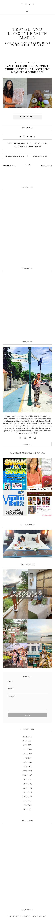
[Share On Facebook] (24, 136)
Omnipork (16, 144)
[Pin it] (31, 136)
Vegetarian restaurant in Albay (27, 147)
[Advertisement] (27, 305)
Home (27, 165)
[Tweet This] (20, 136)
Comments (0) (27, 128)
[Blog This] (34, 136)
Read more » (27, 117)
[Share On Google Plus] (27, 136)
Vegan (34, 144)
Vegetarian (42, 144)
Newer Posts (9, 166)
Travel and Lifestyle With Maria (35, 916)
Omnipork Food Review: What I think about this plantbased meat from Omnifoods (27, 69)
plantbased (26, 144)
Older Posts (46, 166)
